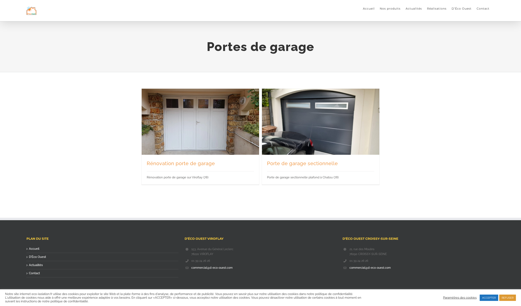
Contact (34, 273)
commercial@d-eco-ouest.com (212, 267)
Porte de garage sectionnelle (302, 163)
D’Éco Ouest (37, 257)
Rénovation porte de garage (181, 163)
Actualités (36, 265)
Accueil (34, 249)
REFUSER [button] (507, 297)
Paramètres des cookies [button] (460, 297)
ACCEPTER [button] (489, 297)
